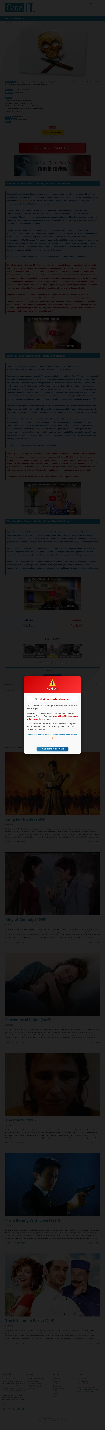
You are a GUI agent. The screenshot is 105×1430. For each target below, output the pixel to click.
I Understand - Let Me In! (52, 749)
